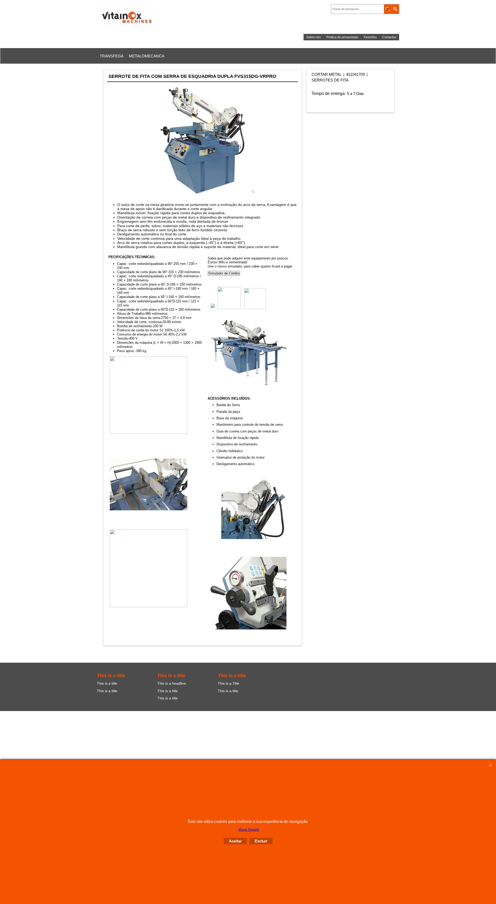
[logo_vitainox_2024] (142, 17)
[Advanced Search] (395, 9)
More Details (248, 829)
